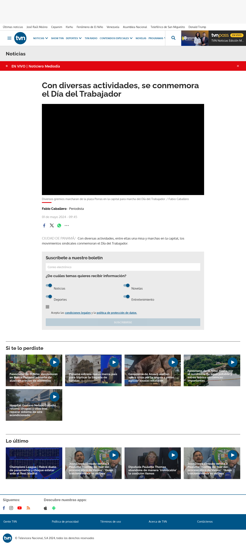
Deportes (72, 38)
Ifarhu (69, 27)
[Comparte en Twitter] (52, 225)
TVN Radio (91, 38)
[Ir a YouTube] (20, 508)
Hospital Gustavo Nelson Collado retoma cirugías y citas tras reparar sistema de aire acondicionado (33, 410)
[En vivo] (215, 33)
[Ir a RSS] (29, 508)
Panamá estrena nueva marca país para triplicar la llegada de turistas (93, 377)
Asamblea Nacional (135, 27)
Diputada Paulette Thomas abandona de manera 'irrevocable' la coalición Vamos (152, 470)
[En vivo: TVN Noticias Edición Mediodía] (195, 38)
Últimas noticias (13, 27)
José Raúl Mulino (37, 27)
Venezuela (113, 27)
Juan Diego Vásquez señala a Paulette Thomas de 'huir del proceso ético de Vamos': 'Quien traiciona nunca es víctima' (91, 468)
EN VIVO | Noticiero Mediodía (36, 66)
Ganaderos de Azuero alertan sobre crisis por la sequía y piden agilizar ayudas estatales (151, 377)
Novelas (141, 38)
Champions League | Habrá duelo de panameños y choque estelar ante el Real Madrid (33, 470)
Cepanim (56, 27)
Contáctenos (205, 521)
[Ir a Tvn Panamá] (20, 38)
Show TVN (57, 38)
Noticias (38, 38)
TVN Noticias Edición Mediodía (227, 40)
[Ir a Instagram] (12, 508)
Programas (156, 38)
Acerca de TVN (158, 521)
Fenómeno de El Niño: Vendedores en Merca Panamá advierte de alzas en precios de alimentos (33, 377)
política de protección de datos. (117, 312)
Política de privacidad (65, 521)
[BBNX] (7, 538)
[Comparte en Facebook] (44, 225)
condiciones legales (78, 312)
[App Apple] (46, 508)
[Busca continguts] (173, 38)
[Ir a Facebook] (4, 508)
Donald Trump (197, 27)
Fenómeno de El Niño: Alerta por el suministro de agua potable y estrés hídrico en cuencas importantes (210, 375)
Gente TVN (10, 521)
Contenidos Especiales (114, 38)
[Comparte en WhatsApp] (59, 225)
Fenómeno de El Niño (90, 27)
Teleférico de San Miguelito (168, 27)
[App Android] (55, 508)
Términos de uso (110, 521)
